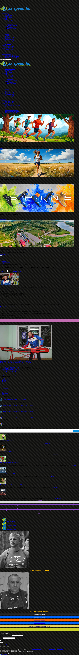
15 (62, 506)
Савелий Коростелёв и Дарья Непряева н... (11, 371)
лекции (29, 362)
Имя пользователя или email (6, 635)
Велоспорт (4, 390)
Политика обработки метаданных (12, 111)
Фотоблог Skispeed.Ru (9, 94)
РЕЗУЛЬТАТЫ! (3, 148)
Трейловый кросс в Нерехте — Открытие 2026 (16, 399)
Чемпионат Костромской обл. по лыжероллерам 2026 (11, 484)
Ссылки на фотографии (10, 95)
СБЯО (6, 84)
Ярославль (2, 362)
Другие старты (5, 383)
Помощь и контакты (6, 109)
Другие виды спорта (9, 92)
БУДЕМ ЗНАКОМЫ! (4, 254)
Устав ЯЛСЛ (10, 82)
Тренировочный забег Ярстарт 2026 (7, 473)
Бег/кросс (4, 380)
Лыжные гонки (8, 87)
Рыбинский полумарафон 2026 (13, 423)
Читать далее (47, 443)
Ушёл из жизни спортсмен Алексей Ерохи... (11, 369)
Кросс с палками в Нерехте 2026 (7, 440)
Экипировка (7, 71)
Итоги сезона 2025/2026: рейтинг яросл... (11, 368)
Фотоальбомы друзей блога (10, 97)
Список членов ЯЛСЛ (12, 83)
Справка (4, 103)
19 (28, 508)
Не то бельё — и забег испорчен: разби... (11, 367)
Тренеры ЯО (10, 79)
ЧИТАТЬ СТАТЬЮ (4, 183)
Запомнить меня (4, 640)
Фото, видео (5, 93)
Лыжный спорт (5, 388)
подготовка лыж (8, 362)
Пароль (1, 638)
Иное (3, 394)
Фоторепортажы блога (9, 96)
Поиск (76, 430)
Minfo (4, 399)
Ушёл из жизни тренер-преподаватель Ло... (11, 370)
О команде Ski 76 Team (10, 69)
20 (39, 508)
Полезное (4, 100)
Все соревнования (6, 378)
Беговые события (5, 389)
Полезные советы (6, 259)
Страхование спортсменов (10, 106)
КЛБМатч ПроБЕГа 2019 (10, 72)
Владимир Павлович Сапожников (7, 306)
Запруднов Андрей (17, 271)
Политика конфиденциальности (11, 110)
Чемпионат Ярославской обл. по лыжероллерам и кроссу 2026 (20, 405)
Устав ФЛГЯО (10, 76)
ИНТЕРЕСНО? (3, 219)
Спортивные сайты (9, 107)
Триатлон (7, 90)
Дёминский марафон (10, 521)
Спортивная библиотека (11, 529)
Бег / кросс (7, 89)
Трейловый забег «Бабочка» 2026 (7, 451)
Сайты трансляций (9, 102)
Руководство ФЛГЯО (11, 77)
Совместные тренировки (11, 525)
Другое (3, 263)
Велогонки (7, 91)
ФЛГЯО (6, 74)
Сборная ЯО (10, 75)
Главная (4, 257)
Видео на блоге (8, 99)
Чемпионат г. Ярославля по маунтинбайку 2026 (10, 462)
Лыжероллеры (5, 393)
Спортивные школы (9, 104)
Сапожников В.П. (24, 362)
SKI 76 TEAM (5, 67)
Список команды (8, 70)
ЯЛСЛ (6, 81)
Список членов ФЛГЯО (12, 80)
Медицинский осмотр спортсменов (12, 105)
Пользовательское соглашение (11, 112)
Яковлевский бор (16, 362)
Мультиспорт (7, 86)
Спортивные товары (9, 101)
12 (28, 506)
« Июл (39, 513)
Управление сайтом (4, 644)
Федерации (4, 73)
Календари (4, 85)
